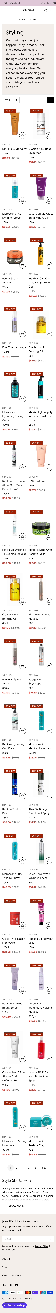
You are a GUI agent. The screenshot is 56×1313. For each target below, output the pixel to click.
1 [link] (10, 1167)
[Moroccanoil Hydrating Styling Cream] (14, 387)
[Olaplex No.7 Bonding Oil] (41, 322)
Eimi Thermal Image (14, 347)
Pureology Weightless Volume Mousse (40, 1007)
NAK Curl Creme (39, 481)
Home (22, 19)
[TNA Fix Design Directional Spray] (41, 784)
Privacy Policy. (9, 1249)
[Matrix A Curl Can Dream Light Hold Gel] (41, 253)
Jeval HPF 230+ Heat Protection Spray (38, 1076)
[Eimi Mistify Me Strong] (14, 654)
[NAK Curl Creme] (41, 456)
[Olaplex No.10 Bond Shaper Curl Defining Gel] (14, 1047)
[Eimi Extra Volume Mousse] (41, 589)
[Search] (46, 11)
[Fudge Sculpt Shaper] (14, 253)
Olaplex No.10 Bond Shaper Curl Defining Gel (14, 1076)
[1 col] (43, 100)
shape (40, 77)
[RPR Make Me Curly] (14, 123)
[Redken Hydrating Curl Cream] (14, 719)
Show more (16, 1205)
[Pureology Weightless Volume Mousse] (41, 978)
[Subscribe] (50, 1239)
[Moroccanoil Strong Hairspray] (14, 1116)
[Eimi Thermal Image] (14, 322)
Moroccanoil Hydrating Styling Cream (12, 416)
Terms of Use (41, 1246)
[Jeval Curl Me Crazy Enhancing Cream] (41, 188)
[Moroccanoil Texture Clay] (41, 1116)
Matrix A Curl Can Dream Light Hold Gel (39, 282)
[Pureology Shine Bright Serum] (14, 978)
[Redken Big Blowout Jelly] (41, 913)
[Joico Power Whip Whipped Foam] (41, 848)
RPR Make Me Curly (14, 148)
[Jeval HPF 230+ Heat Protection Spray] (41, 1047)
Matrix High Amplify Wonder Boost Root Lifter (41, 416)
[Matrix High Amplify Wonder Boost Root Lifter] (41, 387)
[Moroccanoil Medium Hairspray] (41, 719)
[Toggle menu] (3, 11)
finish (15, 82)
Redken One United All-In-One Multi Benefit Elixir (14, 485)
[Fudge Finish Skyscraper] (41, 654)
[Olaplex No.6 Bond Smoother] (41, 123)
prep (20, 77)
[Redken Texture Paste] (14, 784)
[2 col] (50, 100)
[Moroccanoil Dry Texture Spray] (14, 848)
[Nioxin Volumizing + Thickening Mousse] (14, 524)
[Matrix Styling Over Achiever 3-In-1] (41, 524)
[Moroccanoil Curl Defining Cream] (14, 188)
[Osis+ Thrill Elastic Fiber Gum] (14, 913)
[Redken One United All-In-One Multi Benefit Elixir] (14, 456)
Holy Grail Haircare (21, 1298)
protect (29, 77)
